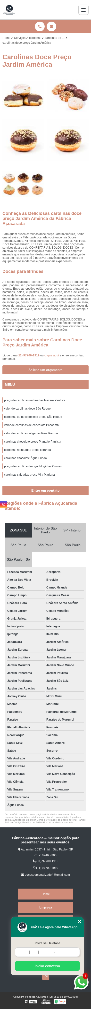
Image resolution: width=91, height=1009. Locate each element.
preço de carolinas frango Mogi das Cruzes (33, 466)
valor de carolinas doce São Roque (27, 408)
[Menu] (83, 9)
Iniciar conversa (47, 966)
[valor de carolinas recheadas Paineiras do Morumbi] (68, 96)
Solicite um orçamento (45, 370)
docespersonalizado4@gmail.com (47, 874)
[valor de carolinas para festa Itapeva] (23, 184)
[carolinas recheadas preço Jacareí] (23, 140)
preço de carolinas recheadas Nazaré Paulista (34, 400)
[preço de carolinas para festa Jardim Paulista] (23, 96)
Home (45, 894)
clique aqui (51, 355)
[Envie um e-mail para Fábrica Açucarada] (51, 26)
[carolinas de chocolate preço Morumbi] (68, 140)
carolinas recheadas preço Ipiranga (27, 450)
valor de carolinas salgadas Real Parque (31, 433)
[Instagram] (45, 976)
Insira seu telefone (47, 943)
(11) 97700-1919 (28, 355)
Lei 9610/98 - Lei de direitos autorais (52, 822)
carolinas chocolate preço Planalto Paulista (32, 441)
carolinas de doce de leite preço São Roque (33, 417)
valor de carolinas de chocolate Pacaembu (32, 425)
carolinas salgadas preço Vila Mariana (29, 474)
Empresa (45, 907)
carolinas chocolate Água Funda (25, 458)
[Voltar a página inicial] (9, 10)
